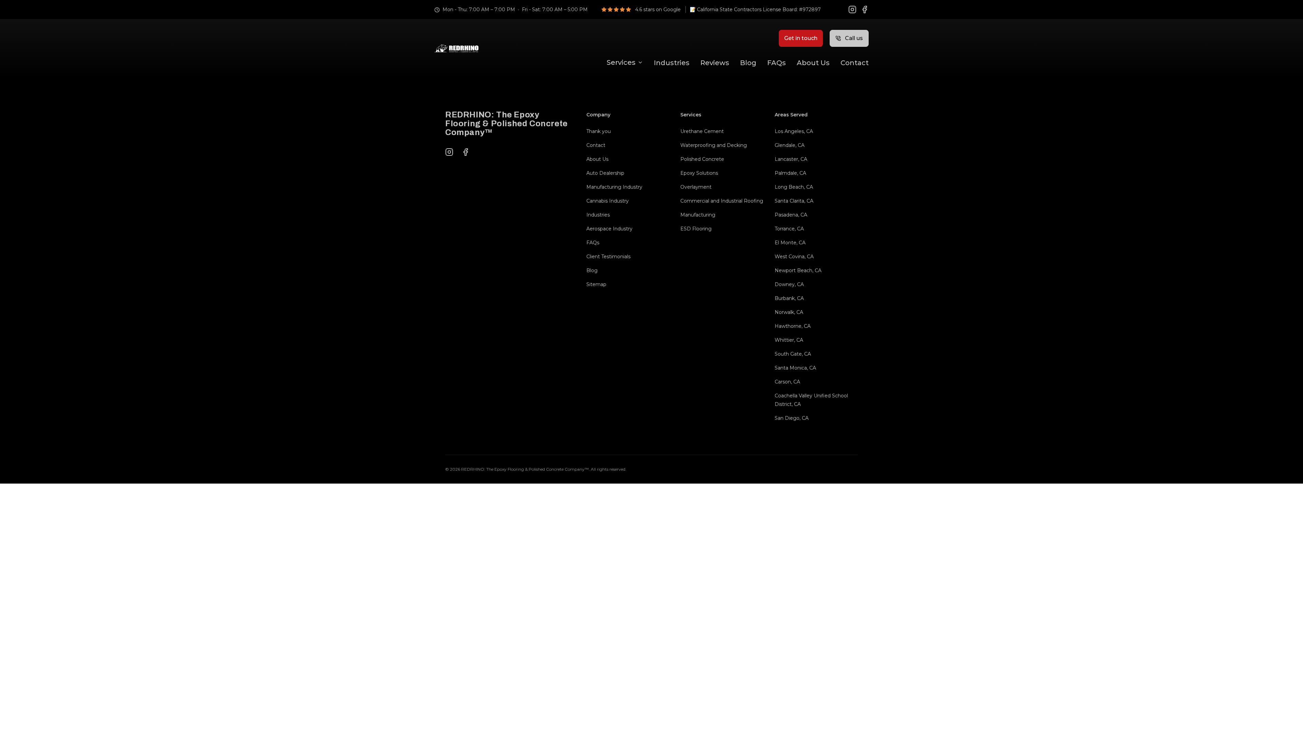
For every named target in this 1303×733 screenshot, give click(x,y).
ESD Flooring (696, 229)
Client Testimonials (608, 256)
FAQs (776, 63)
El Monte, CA (790, 243)
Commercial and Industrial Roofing (721, 201)
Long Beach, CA (794, 187)
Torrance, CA (789, 229)
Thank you (598, 131)
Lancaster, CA (791, 159)
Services (621, 62)
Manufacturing (697, 215)
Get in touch (800, 38)
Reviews (714, 63)
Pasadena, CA (791, 215)
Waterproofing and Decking (713, 145)
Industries (672, 63)
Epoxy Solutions (699, 173)
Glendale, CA (790, 145)
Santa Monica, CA (795, 368)
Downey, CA (789, 284)
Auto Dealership (605, 173)
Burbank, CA (789, 298)
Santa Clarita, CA (794, 201)
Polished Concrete (702, 159)
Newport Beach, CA (798, 270)
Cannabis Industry (607, 201)
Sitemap (596, 284)
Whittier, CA (789, 340)
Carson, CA (787, 382)
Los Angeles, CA (794, 131)
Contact (855, 63)
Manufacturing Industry (614, 187)
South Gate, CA (793, 354)
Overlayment (696, 187)
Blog (748, 63)
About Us (813, 63)
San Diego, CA (792, 418)
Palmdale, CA (790, 173)
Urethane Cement (702, 131)
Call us (854, 38)
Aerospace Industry (609, 229)
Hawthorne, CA (793, 326)
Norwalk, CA (789, 312)
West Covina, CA (794, 256)
